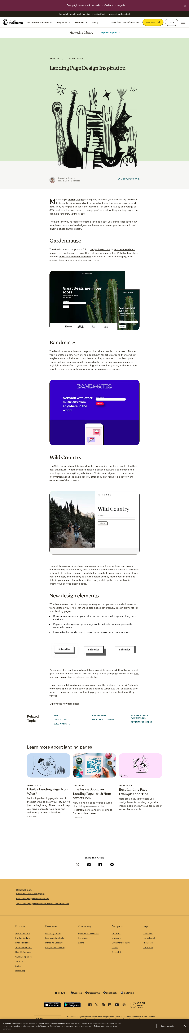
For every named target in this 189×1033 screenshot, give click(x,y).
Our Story (116, 933)
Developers (83, 938)
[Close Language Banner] (185, 6)
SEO (56, 715)
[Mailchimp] (127, 993)
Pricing (95, 22)
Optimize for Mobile (141, 722)
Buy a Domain (99, 715)
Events (81, 943)
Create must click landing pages (30, 893)
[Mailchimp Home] (12, 22)
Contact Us (148, 933)
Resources (79, 22)
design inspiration (100, 249)
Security (19, 961)
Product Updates (22, 938)
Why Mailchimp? (22, 933)
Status (18, 966)
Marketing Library (81, 32)
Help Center (148, 943)
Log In (171, 22)
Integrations (61, 22)
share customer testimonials (75, 256)
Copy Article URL (130, 178)
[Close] (184, 1026)
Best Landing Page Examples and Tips (32, 898)
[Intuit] (61, 993)
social (67, 580)
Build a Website (62, 724)
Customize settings (168, 1026)
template (54, 225)
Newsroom (116, 938)
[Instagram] (103, 1005)
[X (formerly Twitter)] (96, 1005)
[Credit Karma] (92, 993)
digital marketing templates (77, 685)
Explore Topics (109, 32)
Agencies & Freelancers (88, 933)
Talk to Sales (148, 947)
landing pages (76, 199)
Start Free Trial (153, 22)
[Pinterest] (124, 1005)
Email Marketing (22, 943)
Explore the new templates (64, 703)
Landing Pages (75, 58)
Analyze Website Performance (139, 716)
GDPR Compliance (23, 957)
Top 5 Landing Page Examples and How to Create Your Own (42, 903)
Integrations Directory (55, 947)
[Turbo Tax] (76, 993)
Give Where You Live (121, 943)
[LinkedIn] (109, 1005)
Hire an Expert (149, 938)
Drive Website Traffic (103, 719)
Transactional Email (23, 947)
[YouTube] (117, 1005)
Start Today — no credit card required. (113, 14)
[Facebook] (90, 1005)
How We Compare (23, 952)
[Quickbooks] (110, 993)
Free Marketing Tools (54, 938)
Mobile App (20, 970)
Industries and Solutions (37, 22)
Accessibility (117, 952)
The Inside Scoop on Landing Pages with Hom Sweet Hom (92, 793)
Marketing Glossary (53, 943)
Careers (115, 947)
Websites (54, 58)
